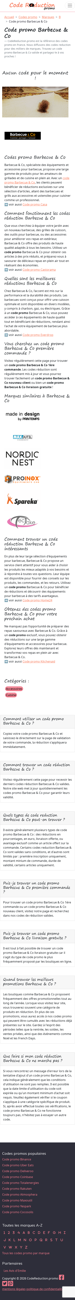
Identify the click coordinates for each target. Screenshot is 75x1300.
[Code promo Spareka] (22, 501)
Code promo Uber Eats (18, 1165)
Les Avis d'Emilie (15, 1271)
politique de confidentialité (44, 1289)
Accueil (9, 17)
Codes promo (28, 17)
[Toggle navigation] (70, 5)
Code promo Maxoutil (17, 1200)
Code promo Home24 (37, 600)
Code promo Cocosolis (17, 1212)
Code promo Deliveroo (17, 1171)
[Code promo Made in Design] (22, 416)
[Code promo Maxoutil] (22, 437)
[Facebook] (61, 1278)
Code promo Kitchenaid (39, 661)
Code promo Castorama (39, 270)
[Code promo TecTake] (22, 522)
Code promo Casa (35, 204)
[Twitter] (4, 1285)
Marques (48, 17)
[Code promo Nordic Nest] (22, 458)
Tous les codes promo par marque (26, 1253)
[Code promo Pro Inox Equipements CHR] (22, 480)
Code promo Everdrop (38, 335)
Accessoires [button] (14, 689)
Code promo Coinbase (17, 1177)
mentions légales (14, 1289)
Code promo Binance (16, 1159)
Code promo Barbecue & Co (28, 21)
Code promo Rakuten (17, 1189)
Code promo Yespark (16, 1206)
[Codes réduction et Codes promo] (32, 5)
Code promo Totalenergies (20, 1183)
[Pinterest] (10, 1285)
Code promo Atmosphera (19, 1194)
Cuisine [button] (11, 695)
